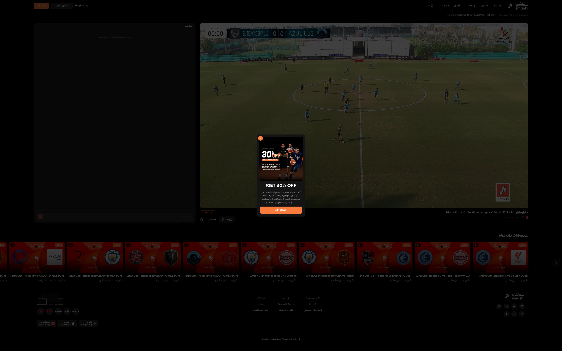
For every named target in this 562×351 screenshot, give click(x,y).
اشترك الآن (281, 210)
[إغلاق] (260, 138)
